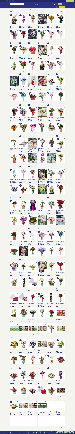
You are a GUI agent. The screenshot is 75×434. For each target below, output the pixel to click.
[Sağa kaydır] (56, 7)
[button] (17, 4)
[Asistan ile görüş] (72, 431)
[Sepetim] (64, 4)
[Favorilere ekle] (17, 15)
